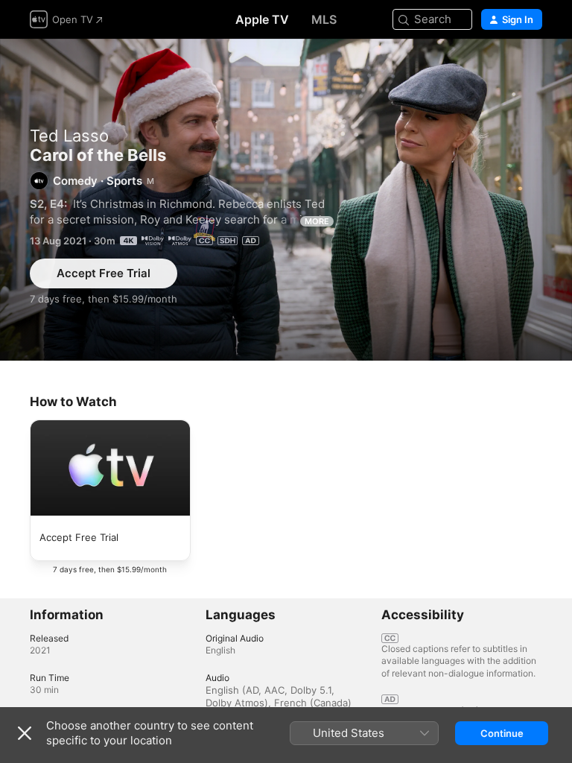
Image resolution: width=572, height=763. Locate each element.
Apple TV (262, 19)
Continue (502, 733)
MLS (324, 19)
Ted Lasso (69, 135)
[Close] (24, 733)
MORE (317, 221)
